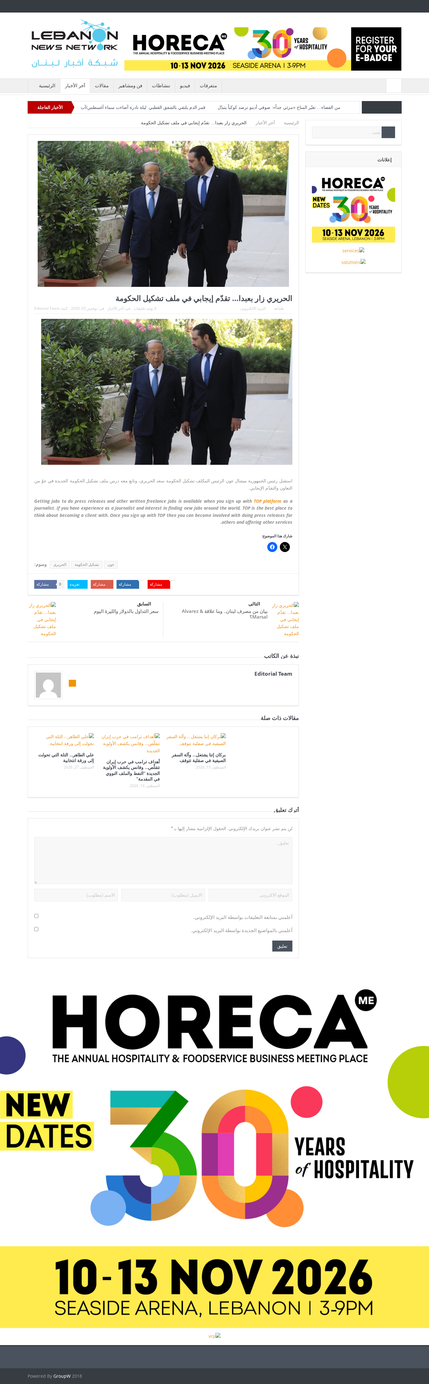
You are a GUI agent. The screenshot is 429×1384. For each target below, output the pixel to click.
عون (110, 564)
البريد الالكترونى (253, 308)
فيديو (185, 85)
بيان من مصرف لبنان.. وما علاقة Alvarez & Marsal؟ (225, 614)
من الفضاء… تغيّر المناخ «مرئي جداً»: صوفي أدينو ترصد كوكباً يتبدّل (279, 107)
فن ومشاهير (130, 85)
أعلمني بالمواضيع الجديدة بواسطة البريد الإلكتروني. (241, 930)
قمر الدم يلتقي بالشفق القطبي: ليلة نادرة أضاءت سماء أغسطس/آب (143, 107)
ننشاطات (161, 85)
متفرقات (208, 85)
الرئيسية (47, 85)
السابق (144, 603)
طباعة (279, 308)
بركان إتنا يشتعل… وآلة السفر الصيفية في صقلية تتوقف (199, 757)
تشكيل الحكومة (87, 564)
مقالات (102, 85)
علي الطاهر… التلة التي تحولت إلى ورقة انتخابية (66, 757)
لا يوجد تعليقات (144, 308)
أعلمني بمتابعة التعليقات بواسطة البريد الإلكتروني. (242, 917)
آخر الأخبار (75, 85)
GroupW (62, 1376)
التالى (254, 603)
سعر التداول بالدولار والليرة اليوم (126, 611)
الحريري (59, 564)
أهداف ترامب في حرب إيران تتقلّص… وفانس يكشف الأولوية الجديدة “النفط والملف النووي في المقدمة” (131, 770)
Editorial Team (47, 308)
